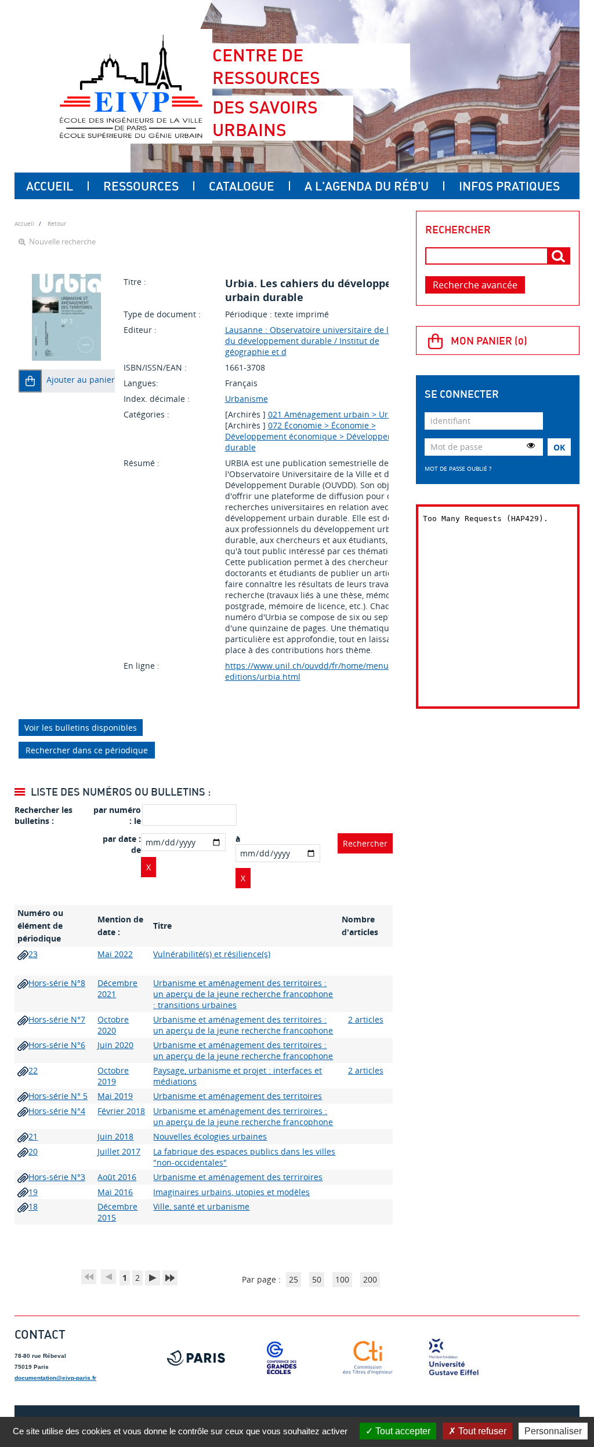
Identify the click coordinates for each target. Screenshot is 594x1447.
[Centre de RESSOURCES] (130, 86)
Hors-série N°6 (56, 1044)
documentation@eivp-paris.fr (55, 1378)
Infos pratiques (509, 186)
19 (33, 1191)
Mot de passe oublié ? (458, 468)
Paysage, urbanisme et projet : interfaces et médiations (237, 1076)
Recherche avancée (475, 285)
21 (33, 1136)
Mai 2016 (115, 1191)
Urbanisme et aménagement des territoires (237, 1095)
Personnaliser (553, 1431)
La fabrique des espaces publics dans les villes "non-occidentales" (244, 1157)
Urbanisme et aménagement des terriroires (238, 1176)
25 (293, 1279)
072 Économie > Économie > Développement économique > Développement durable (316, 436)
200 (370, 1279)
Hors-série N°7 (56, 1019)
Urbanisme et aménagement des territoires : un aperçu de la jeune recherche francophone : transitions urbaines (243, 993)
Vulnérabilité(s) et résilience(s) (211, 953)
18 (33, 1206)
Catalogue (241, 186)
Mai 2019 (115, 1095)
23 (33, 953)
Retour (57, 223)
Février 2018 (121, 1110)
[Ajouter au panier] (30, 381)
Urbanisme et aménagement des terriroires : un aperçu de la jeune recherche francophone (243, 1116)
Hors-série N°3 (56, 1176)
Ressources (141, 186)
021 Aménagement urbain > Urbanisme (345, 414)
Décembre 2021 (117, 988)
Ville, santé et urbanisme (201, 1206)
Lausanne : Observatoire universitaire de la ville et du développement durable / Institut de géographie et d (323, 340)
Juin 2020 (115, 1044)
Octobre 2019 (113, 1076)
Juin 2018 (115, 1136)
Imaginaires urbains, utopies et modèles (231, 1191)
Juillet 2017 (118, 1151)
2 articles (365, 1019)
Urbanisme (246, 398)
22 (33, 1070)
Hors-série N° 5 (58, 1095)
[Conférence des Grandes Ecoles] (282, 1358)
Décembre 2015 (117, 1212)
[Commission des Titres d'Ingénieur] (368, 1358)
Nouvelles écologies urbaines (210, 1136)
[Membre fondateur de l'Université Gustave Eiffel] (454, 1358)
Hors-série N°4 (56, 1110)
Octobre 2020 (113, 1025)
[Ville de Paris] (196, 1358)
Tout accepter (401, 1431)
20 (33, 1151)
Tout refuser (481, 1431)
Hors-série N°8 (56, 982)
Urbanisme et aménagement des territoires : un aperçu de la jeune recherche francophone (243, 1025)
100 (342, 1279)
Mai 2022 (115, 953)
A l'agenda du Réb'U (367, 186)
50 (316, 1279)
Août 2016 (116, 1176)
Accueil (49, 186)
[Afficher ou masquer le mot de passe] (531, 445)
